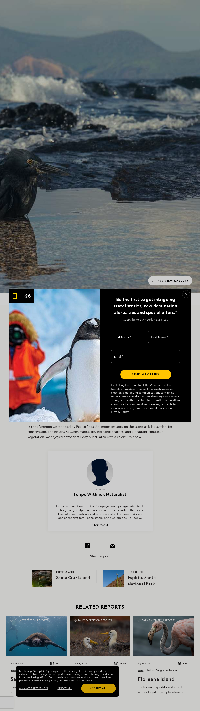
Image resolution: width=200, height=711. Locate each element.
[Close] (186, 294)
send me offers (145, 374)
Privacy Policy (120, 412)
